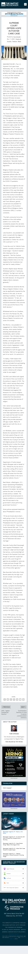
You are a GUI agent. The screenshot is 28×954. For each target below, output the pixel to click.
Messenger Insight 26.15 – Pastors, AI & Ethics (12, 832)
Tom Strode (16, 37)
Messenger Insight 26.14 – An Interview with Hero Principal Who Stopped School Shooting (14, 838)
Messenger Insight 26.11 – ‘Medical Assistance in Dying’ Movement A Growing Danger (13, 855)
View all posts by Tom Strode (14, 741)
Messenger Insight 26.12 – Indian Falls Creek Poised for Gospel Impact (14, 849)
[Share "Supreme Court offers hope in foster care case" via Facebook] (4, 699)
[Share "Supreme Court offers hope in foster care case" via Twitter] (7, 699)
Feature (14, 41)
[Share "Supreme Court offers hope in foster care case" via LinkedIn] (17, 699)
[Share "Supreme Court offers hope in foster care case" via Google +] (10, 699)
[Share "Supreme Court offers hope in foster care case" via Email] (20, 699)
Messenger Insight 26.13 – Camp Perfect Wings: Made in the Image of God (13, 844)
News (19, 41)
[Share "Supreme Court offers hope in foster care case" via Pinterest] (14, 699)
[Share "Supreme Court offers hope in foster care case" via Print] (23, 699)
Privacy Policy (14, 934)
